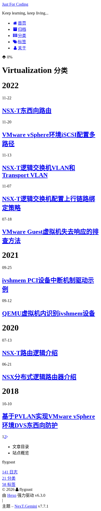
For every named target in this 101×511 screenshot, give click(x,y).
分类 (22, 35)
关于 (22, 48)
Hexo (11, 495)
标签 (22, 42)
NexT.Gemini (26, 506)
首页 (22, 23)
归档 (22, 29)
